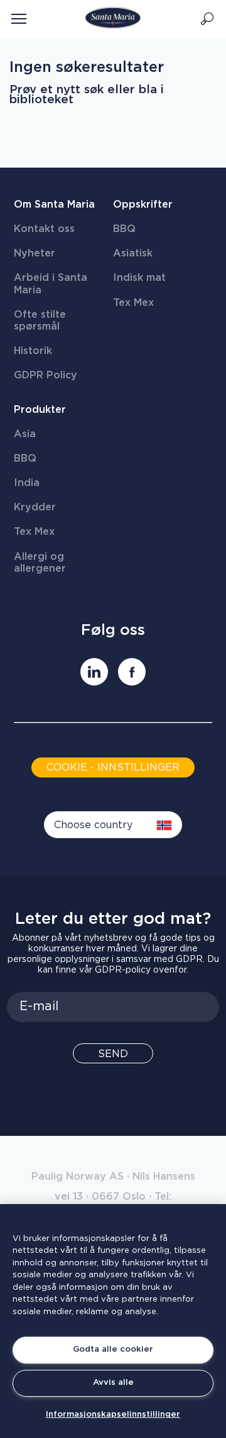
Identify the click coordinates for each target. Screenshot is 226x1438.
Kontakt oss (44, 229)
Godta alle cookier (113, 1349)
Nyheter (34, 253)
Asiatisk (133, 253)
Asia (25, 434)
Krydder (35, 507)
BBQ (124, 229)
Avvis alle (113, 1383)
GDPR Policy (45, 375)
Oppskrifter (143, 205)
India (27, 483)
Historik (33, 351)
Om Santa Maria (54, 205)
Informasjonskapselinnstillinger (113, 1414)
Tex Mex (133, 303)
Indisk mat (139, 278)
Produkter (40, 410)
